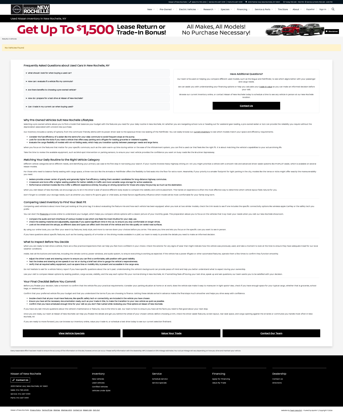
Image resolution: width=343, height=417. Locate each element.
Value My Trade (219, 382)
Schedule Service (160, 379)
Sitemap (56, 410)
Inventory (98, 373)
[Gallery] (171, 29)
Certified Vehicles (100, 386)
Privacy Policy (35, 410)
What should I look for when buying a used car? (50, 73)
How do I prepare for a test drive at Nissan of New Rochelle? (55, 98)
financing (44, 214)
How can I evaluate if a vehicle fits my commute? (50, 81)
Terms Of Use (47, 410)
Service (157, 373)
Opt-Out (96, 410)
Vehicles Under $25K (101, 390)
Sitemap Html (66, 410)
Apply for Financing (221, 379)
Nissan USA (87, 410)
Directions (277, 382)
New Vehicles (98, 379)
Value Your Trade (171, 333)
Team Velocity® (296, 410)
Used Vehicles (98, 382)
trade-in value (265, 86)
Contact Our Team (271, 333)
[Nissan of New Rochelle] (30, 9)
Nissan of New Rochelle (20, 410)
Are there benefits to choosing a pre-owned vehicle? (52, 89)
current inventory (202, 132)
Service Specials (159, 382)
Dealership (279, 373)
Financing (218, 373)
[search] (333, 9)
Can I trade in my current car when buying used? (50, 106)
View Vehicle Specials (72, 333)
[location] (246, 2)
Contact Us (246, 105)
